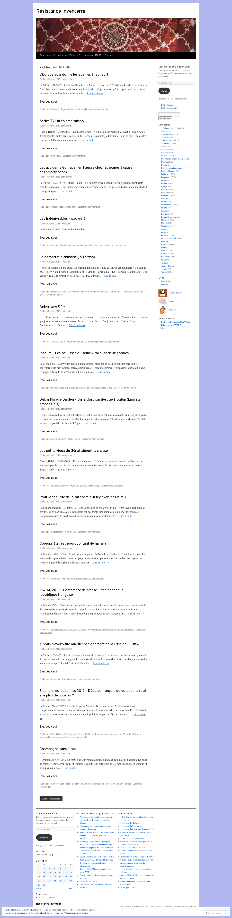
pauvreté (88, 245)
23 (44, 880)
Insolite (63, 387)
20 (65, 876)
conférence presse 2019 (104, 629)
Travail (54, 206)
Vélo (165, 268)
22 (39, 880)
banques (72, 678)
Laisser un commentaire (97, 109)
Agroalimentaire (167, 134)
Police (163, 232)
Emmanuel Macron (125, 629)
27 (65, 880)
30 (44, 884)
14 (71, 872)
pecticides (80, 109)
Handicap (165, 192)
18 (55, 876)
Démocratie (165, 164)
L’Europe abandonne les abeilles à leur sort (74, 74)
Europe (80, 733)
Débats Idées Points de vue (74, 291)
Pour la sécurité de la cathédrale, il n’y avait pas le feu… (84, 497)
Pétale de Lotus (167, 284)
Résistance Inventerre (60, 11)
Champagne (98, 783)
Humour (55, 245)
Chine (133, 291)
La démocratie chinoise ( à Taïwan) (67, 257)
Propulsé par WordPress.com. (132, 906)
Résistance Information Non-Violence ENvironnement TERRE (70, 55)
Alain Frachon (122, 291)
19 (60, 876)
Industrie (164, 198)
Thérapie (164, 262)
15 (39, 876)
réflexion (164, 241)
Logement (55, 578)
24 (49, 880)
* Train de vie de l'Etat (170, 128)
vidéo (109, 387)
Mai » (71, 888)
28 (71, 880)
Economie (55, 678)
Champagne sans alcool (58, 749)
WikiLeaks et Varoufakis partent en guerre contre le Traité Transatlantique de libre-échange (96, 819)
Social (163, 253)
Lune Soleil (165, 281)
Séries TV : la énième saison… (63, 121)
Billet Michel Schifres (81, 783)
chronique (55, 291)
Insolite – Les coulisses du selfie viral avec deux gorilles (84, 353)
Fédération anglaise (114, 783)
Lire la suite (95, 93)
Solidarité (165, 256)
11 (55, 872)
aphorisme (78, 341)
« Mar (38, 888)
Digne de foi (85, 865)
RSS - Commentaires (169, 107)
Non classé (56, 155)
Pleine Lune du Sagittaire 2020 (132, 847)
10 (49, 872)
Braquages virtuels (127, 887)
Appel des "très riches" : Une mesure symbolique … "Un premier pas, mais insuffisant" (97, 835)
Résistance (165, 244)
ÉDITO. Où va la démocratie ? (132, 838)
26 (60, 880)
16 (44, 876)
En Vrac (164, 183)
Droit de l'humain (168, 171)
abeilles (70, 109)
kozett (67, 223)
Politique (104, 291)
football (127, 783)
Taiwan (140, 291)
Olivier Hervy (90, 341)
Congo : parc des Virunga (86, 387)
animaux (55, 387)
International (93, 291)
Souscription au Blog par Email (174, 66)
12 (60, 872)
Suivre (164, 90)
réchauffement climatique (171, 238)
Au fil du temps (167, 140)
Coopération (166, 152)
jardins (77, 438)
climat (163, 146)
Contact (109, 55)
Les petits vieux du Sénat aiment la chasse (74, 451)
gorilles (102, 387)
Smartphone (70, 206)
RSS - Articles (167, 104)
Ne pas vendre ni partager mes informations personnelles (172, 906)
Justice (164, 210)
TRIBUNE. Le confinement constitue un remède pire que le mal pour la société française (136, 862)
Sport (61, 783)
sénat (97, 485)
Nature (164, 223)
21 (71, 876)
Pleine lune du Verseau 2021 (132, 826)
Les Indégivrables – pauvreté (62, 218)
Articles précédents (51, 798)
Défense (164, 161)
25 (55, 880)
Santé (163, 247)
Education (165, 180)
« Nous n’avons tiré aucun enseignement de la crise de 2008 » (89, 644)
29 (39, 884)
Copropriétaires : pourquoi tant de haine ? (73, 543)
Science (164, 250)
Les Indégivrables (74, 245)
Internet (164, 207)
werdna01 (69, 79)
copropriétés (74, 578)
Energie (164, 186)
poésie (62, 341)
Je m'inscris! (44, 837)
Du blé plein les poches (89, 881)
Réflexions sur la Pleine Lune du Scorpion (137, 856)
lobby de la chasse (84, 485)
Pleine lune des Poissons (130, 823)
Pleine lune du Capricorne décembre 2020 (137, 829)
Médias (164, 219)
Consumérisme (167, 149)
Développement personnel (171, 167)
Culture (54, 341)
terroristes (97, 245)
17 (49, 876)
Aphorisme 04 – (52, 306)
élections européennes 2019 (114, 733)
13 (65, 872)
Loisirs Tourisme (58, 438)
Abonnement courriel (47, 813)
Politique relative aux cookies (76, 912)
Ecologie (55, 109)
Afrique (164, 131)
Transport (165, 265)
